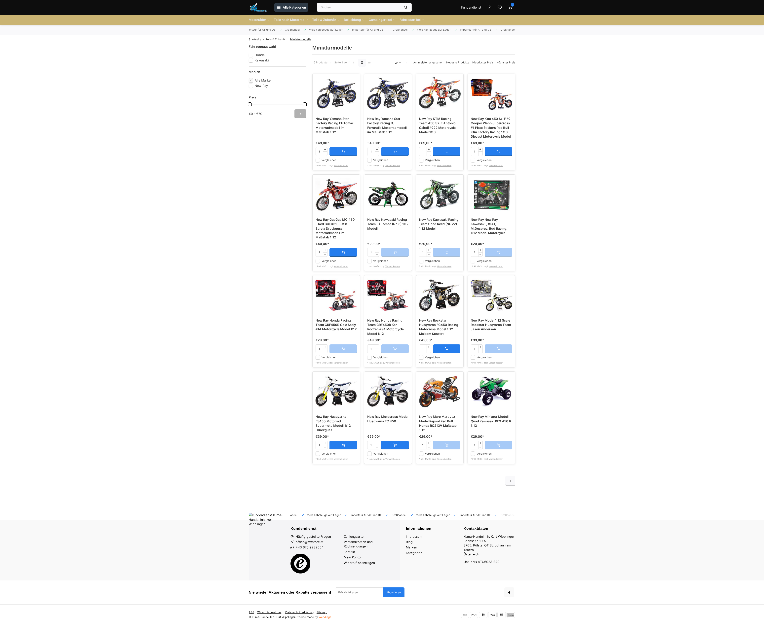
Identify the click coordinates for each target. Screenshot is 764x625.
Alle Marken (263, 80)
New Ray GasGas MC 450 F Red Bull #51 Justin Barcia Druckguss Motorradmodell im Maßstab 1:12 (335, 228)
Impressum (414, 536)
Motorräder (257, 20)
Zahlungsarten (354, 536)
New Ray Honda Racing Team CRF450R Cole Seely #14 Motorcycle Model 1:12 (336, 324)
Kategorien (414, 553)
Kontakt (349, 552)
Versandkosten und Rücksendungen (358, 544)
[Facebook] (509, 592)
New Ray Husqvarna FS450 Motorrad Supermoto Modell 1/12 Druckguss (333, 423)
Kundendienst (471, 7)
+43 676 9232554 (310, 547)
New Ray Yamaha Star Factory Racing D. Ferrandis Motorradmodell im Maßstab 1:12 (387, 125)
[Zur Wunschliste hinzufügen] (354, 80)
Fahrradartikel (410, 20)
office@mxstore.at (310, 542)
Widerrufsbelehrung (269, 612)
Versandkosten (341, 165)
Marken (411, 547)
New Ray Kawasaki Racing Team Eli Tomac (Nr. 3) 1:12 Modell (387, 224)
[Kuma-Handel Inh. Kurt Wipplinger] (258, 7)
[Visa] (492, 615)
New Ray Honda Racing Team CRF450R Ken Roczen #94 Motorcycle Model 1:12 (385, 327)
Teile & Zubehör (324, 20)
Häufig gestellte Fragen (313, 536)
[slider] (250, 104)
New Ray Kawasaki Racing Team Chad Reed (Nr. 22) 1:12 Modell (439, 224)
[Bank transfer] (465, 615)
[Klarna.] (511, 615)
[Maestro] (501, 615)
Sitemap (322, 612)
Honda (260, 55)
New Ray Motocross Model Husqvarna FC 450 (387, 419)
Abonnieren (393, 592)
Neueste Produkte (457, 62)
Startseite (255, 39)
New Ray (261, 86)
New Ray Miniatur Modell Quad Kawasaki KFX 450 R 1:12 (491, 421)
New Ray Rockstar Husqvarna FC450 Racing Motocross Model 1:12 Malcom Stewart (438, 327)
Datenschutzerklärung (299, 612)
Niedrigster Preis (482, 62)
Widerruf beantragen (359, 563)
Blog (409, 542)
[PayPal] (474, 615)
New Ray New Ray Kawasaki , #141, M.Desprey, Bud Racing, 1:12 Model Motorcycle (489, 226)
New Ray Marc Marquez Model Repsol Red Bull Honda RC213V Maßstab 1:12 (438, 423)
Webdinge (325, 617)
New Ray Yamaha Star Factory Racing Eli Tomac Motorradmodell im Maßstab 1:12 (335, 125)
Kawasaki (262, 60)
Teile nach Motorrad (289, 20)
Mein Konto (352, 557)
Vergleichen (329, 160)
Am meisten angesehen (428, 62)
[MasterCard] (483, 615)
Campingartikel (380, 20)
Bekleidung (352, 20)
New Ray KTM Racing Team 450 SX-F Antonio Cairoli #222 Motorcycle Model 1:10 (437, 125)
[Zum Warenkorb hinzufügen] (343, 151)
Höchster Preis (505, 62)
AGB (251, 612)
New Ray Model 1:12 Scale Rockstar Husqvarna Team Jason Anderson (491, 324)
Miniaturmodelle (300, 39)
